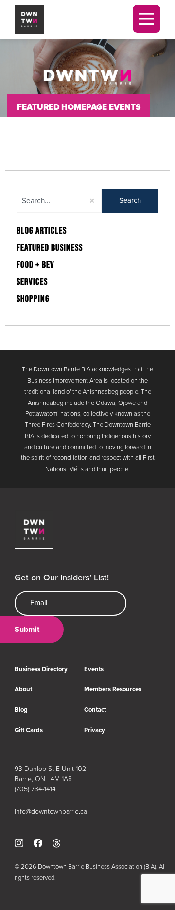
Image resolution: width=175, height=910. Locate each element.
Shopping (33, 299)
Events (94, 669)
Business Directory (41, 669)
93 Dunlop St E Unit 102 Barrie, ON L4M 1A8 (50, 773)
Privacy (94, 730)
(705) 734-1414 (35, 788)
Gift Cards (29, 730)
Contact (95, 709)
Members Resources (112, 689)
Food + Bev (35, 265)
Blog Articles (42, 231)
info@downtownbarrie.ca (51, 811)
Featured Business (50, 248)
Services (32, 282)
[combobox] (59, 201)
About (23, 689)
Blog (21, 709)
